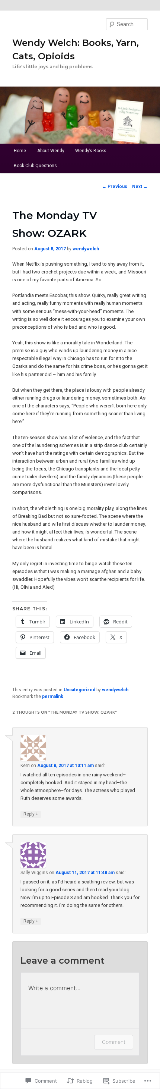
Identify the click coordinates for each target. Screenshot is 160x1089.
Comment (113, 1042)
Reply (30, 814)
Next (140, 186)
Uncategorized (79, 689)
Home (20, 150)
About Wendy (50, 150)
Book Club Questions (35, 165)
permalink (52, 696)
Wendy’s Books (90, 150)
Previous (114, 186)
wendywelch (86, 248)
